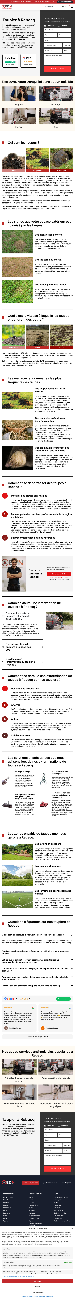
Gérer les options (37, 1292)
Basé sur (10, 64)
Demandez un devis (58, 574)
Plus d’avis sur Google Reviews (37, 1037)
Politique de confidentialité (46, 1296)
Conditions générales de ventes (29, 1296)
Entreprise (64, 26)
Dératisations (8, 1194)
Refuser (37, 1287)
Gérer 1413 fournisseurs (10, 1276)
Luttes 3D (58, 1194)
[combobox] (54, 6)
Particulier (50, 26)
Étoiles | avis (28, 64)
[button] (72, 1229)
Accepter (37, 1281)
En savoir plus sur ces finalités (26, 1276)
